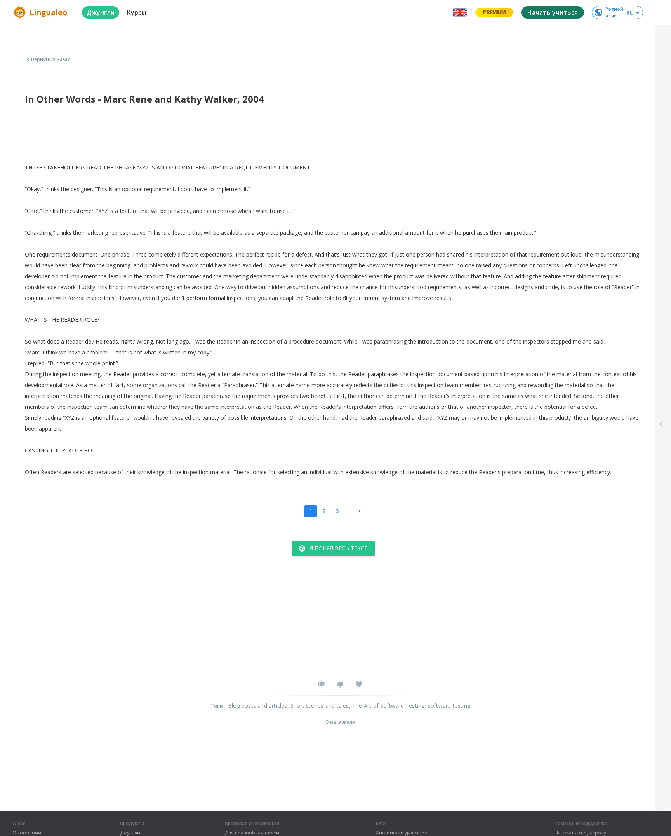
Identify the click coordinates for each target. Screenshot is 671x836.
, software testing (447, 705)
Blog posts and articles (257, 705)
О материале (340, 722)
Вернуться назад (51, 59)
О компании (26, 833)
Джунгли (130, 833)
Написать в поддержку (580, 833)
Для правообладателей (252, 833)
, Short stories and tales (318, 705)
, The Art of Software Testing (387, 705)
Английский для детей (402, 833)
